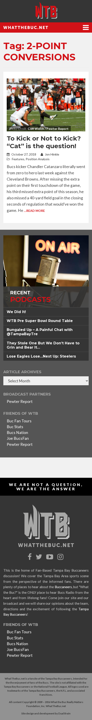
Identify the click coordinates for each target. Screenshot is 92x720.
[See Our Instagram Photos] (61, 557)
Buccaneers (63, 587)
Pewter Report (20, 401)
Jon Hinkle (51, 154)
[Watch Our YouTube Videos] (50, 557)
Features (18, 159)
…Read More (34, 211)
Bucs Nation (17, 432)
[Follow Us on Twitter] (39, 557)
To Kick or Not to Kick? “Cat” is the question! (44, 142)
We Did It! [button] (16, 312)
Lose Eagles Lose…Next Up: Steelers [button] (41, 356)
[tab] (46, 311)
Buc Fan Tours (19, 421)
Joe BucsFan (18, 438)
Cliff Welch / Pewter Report (48, 129)
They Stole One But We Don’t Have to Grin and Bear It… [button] (43, 345)
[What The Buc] (46, 10)
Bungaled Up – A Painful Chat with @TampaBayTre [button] (40, 332)
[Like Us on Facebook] (30, 557)
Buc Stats (15, 426)
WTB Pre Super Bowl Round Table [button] (40, 321)
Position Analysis (38, 159)
